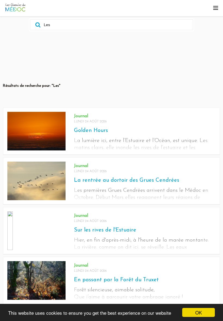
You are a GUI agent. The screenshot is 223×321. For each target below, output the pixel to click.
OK (198, 312)
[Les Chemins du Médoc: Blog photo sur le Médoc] (15, 10)
